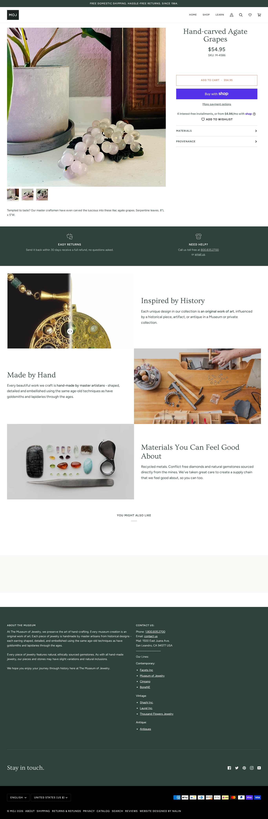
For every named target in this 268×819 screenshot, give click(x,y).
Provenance (186, 141)
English (17, 797)
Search (117, 811)
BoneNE (145, 687)
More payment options (216, 104)
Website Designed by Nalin (160, 811)
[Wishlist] (250, 15)
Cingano (145, 681)
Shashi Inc (146, 702)
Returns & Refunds (66, 811)
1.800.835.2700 (155, 631)
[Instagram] (251, 768)
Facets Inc (146, 670)
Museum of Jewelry (152, 675)
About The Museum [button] (21, 625)
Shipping (43, 811)
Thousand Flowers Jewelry (156, 714)
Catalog (103, 811)
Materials (184, 130)
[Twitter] (237, 768)
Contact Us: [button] (145, 625)
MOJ (13, 811)
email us (200, 254)
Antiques (145, 729)
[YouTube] (259, 768)
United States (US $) (49, 797)
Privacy (89, 811)
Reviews (131, 811)
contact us (151, 636)
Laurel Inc (146, 708)
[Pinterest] (244, 768)
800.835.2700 (210, 250)
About (30, 811)
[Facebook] (229, 768)
